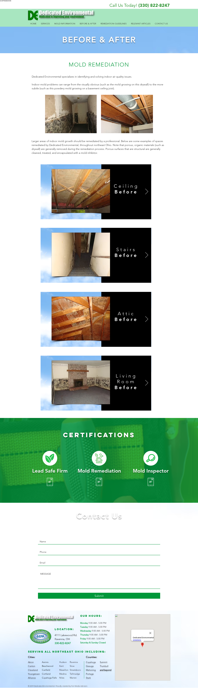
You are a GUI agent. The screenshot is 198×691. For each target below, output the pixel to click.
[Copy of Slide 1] (97, 215)
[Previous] (45, 192)
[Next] (146, 192)
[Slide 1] (93, 215)
